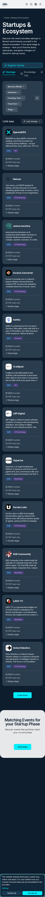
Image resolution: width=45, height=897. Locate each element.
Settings (5, 888)
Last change (31, 121)
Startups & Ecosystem (20, 18)
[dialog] (22, 885)
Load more (22, 695)
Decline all (12, 893)
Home (6, 18)
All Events (22, 747)
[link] (22, 148)
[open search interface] (31, 4)
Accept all (32, 893)
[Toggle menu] (26, 4)
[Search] (37, 98)
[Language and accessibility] (36, 4)
